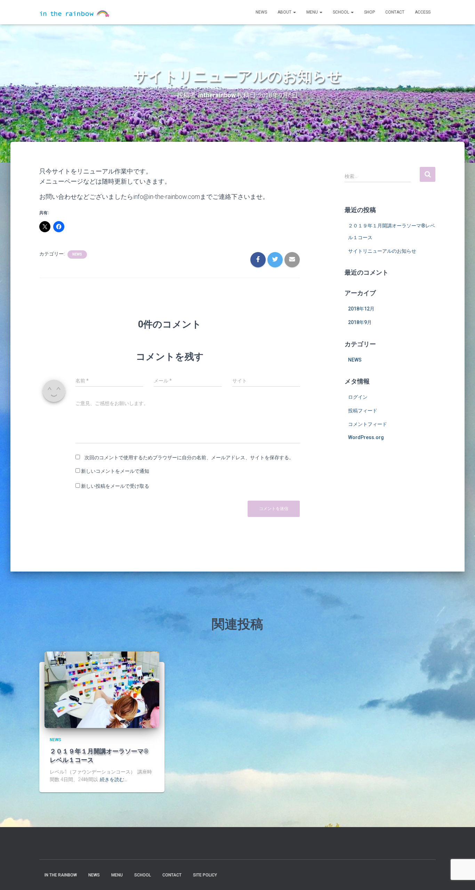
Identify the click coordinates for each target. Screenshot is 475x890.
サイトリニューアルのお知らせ (382, 251)
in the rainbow (61, 875)
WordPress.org (366, 437)
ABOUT (284, 12)
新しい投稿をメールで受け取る (115, 486)
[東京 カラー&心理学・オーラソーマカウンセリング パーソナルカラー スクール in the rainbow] (74, 12)
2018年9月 (360, 322)
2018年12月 (361, 309)
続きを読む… (113, 779)
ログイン (358, 397)
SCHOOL (341, 12)
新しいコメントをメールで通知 (115, 471)
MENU (312, 12)
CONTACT (394, 12)
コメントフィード (367, 424)
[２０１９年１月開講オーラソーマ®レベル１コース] (102, 689)
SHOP (369, 12)
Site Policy (205, 875)
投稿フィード (362, 410)
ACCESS (422, 12)
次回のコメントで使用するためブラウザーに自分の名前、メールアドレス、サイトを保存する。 (189, 457)
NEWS (261, 12)
